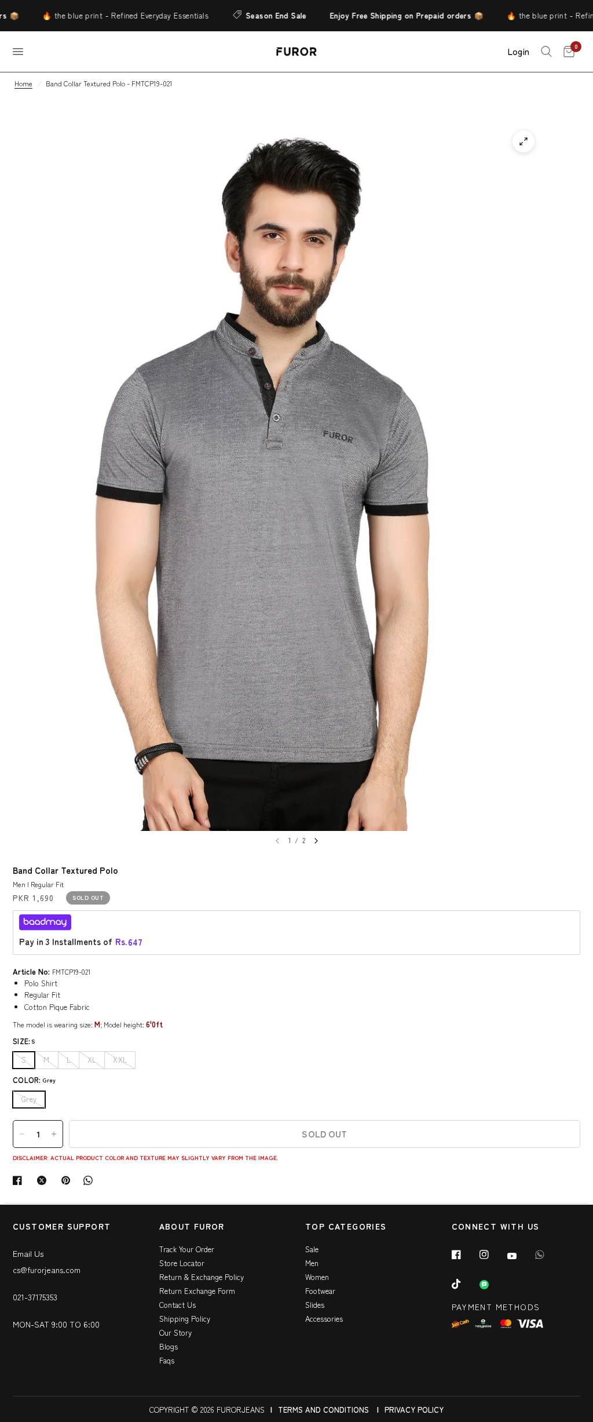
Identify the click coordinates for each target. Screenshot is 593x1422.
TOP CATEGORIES (346, 1227)
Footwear (320, 1290)
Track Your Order (186, 1249)
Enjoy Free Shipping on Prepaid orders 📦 (388, 15)
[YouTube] (520, 1255)
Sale (312, 1249)
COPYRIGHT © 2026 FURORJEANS (207, 1409)
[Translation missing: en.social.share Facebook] (20, 1180)
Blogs (168, 1346)
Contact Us (177, 1304)
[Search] (546, 51)
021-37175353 (35, 1297)
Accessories (324, 1318)
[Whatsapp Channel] (492, 1284)
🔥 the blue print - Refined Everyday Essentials (107, 15)
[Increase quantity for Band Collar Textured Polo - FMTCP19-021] (54, 1134)
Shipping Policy (184, 1318)
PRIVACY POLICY (414, 1409)
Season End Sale (258, 15)
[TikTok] (464, 1284)
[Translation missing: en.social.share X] (44, 1180)
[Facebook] (464, 1254)
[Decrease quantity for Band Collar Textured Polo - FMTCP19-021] (22, 1134)
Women (317, 1276)
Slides (314, 1304)
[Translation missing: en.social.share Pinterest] (68, 1180)
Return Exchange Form (197, 1290)
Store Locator (181, 1262)
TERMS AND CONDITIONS (323, 1409)
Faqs (166, 1360)
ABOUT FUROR (192, 1227)
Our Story (175, 1332)
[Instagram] (492, 1254)
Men (312, 1262)
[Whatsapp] (548, 1254)
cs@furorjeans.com (46, 1269)
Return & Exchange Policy (201, 1276)
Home (23, 83)
